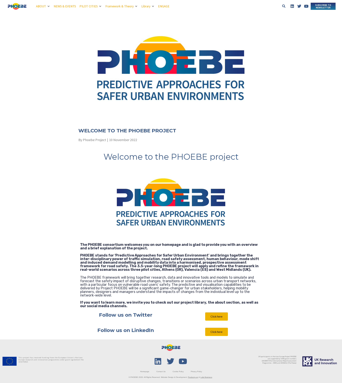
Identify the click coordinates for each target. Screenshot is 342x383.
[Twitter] (299, 6)
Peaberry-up (193, 377)
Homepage (144, 371)
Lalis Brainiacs (206, 377)
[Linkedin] (292, 6)
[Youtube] (306, 6)
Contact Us (160, 371)
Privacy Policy (196, 371)
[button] (43, 6)
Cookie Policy (178, 371)
